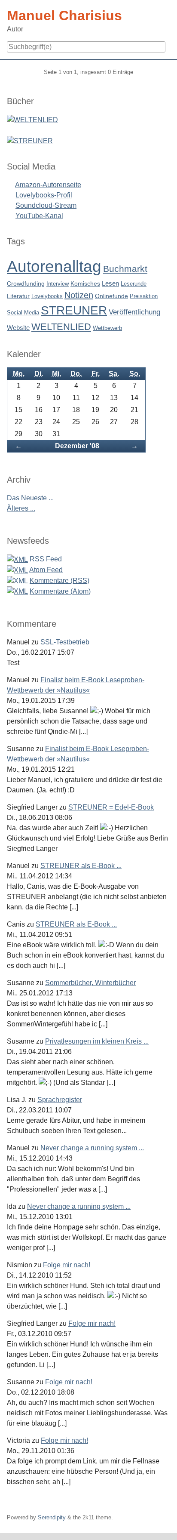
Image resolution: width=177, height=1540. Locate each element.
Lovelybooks (47, 296)
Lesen (110, 283)
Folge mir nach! (66, 1265)
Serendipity (52, 1517)
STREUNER (74, 310)
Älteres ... (21, 508)
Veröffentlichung (134, 312)
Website (18, 327)
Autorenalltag (54, 266)
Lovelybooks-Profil (43, 195)
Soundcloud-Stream (45, 205)
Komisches (85, 283)
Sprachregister (59, 1099)
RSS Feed (46, 559)
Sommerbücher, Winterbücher (90, 982)
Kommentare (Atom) (60, 591)
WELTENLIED (61, 326)
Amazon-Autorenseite (48, 184)
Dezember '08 (77, 446)
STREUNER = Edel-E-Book (111, 807)
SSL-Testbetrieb (64, 642)
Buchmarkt (125, 269)
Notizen (78, 295)
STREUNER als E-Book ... (81, 865)
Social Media (23, 312)
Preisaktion (144, 296)
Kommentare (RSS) (59, 580)
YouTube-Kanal (39, 215)
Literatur (18, 296)
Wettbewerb (107, 328)
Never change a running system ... (92, 1148)
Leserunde (133, 283)
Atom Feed (46, 569)
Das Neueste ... (30, 498)
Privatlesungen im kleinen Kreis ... (97, 1041)
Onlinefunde (111, 296)
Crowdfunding (26, 283)
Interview (57, 283)
